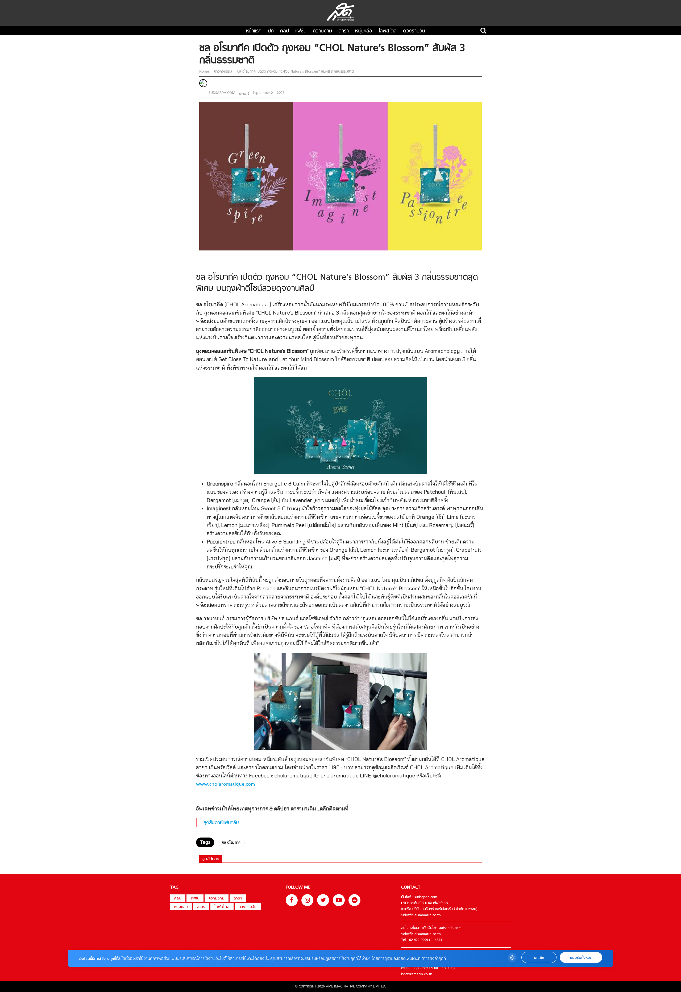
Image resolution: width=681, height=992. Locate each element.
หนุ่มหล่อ (363, 31)
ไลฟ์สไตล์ (388, 31)
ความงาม (322, 31)
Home (204, 71)
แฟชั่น (300, 31)
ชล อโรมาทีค (231, 842)
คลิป (284, 31)
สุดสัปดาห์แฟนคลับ (221, 822)
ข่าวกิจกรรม (223, 71)
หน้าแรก (253, 31)
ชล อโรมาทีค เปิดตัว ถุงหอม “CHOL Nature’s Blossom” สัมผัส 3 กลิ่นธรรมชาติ (295, 71)
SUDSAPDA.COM (222, 93)
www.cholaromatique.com (225, 784)
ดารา (343, 31)
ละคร (201, 907)
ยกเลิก (539, 957)
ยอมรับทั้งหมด (581, 957)
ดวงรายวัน (414, 31)
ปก (271, 31)
